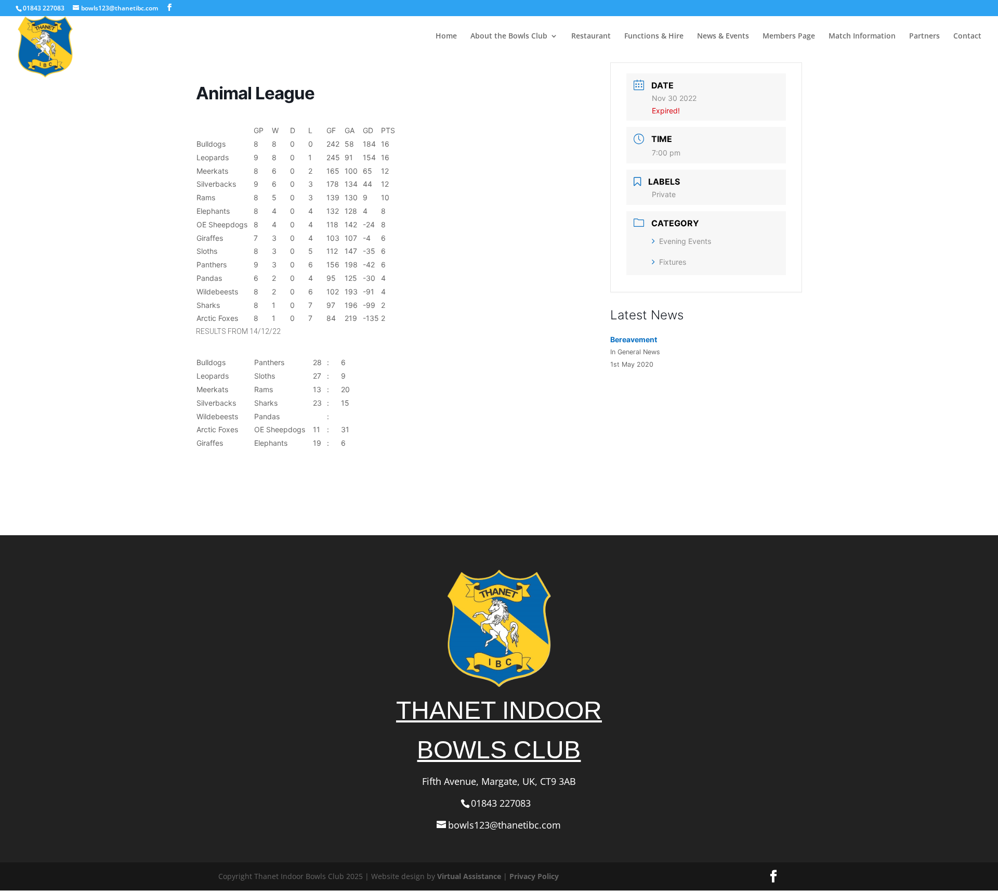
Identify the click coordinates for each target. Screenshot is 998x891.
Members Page (789, 36)
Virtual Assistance (469, 876)
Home (446, 36)
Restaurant (591, 36)
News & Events (723, 36)
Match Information (862, 36)
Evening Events (685, 241)
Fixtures (672, 261)
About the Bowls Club (508, 36)
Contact (967, 36)
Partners (924, 36)
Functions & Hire (654, 36)
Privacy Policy (534, 876)
